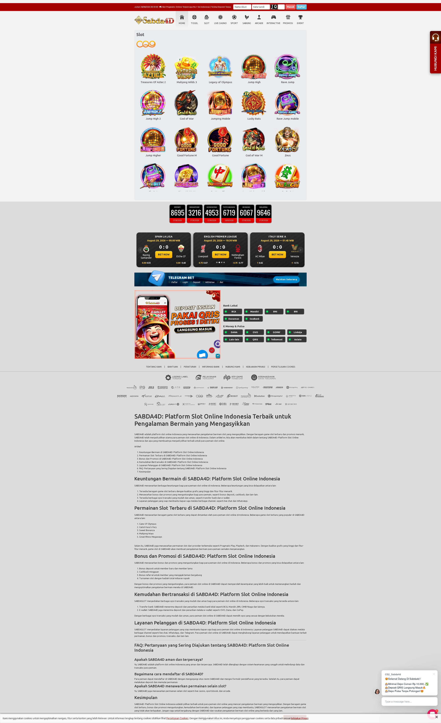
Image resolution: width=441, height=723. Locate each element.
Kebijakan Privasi (299, 718)
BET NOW (164, 254)
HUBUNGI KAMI (232, 367)
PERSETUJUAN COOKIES (283, 367)
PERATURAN (190, 367)
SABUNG (247, 23)
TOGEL (194, 23)
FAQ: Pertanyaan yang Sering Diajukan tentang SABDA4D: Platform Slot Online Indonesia (182, 468)
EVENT (300, 23)
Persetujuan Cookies (177, 718)
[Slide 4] (224, 262)
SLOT (206, 23)
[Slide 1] (217, 262)
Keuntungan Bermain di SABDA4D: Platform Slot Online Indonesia (171, 452)
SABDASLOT (140, 601)
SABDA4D (139, 434)
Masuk (290, 7)
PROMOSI (288, 23)
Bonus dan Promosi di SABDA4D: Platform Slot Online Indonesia (171, 458)
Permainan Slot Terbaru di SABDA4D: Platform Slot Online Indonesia (173, 455)
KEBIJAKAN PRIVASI (255, 367)
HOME (182, 23)
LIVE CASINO (220, 23)
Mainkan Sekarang (286, 279)
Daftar (301, 7)
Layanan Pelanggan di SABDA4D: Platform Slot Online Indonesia (170, 465)
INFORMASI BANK (210, 367)
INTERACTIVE (273, 23)
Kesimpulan (145, 471)
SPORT (234, 23)
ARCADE (259, 23)
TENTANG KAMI (154, 367)
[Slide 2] (219, 262)
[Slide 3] (221, 262)
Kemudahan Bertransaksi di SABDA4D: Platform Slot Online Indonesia (173, 462)
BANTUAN (173, 367)
